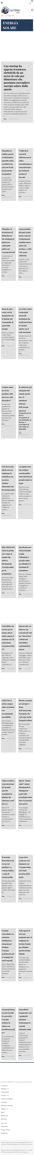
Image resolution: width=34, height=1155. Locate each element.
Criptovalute (5, 1092)
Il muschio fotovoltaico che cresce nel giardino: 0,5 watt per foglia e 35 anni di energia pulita (8, 867)
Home (2, 15)
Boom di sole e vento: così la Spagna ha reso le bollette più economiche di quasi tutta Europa (8, 319)
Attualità (3, 1089)
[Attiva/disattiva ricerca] (30, 3)
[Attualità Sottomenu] (8, 1088)
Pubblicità (4, 1133)
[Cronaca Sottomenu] (8, 1095)
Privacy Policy (5, 1130)
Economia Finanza (7, 1105)
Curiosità (4, 1102)
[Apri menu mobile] (32, 1)
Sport (2, 1112)
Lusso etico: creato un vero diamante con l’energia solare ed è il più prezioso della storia (25, 867)
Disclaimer (4, 1126)
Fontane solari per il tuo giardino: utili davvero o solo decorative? (7, 394)
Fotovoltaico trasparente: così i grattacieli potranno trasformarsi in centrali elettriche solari (25, 1019)
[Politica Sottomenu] (7, 1109)
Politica (3, 1109)
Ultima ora (4, 1116)
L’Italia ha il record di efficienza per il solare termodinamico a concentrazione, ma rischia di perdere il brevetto (25, 164)
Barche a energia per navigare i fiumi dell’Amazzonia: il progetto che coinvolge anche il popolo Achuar (25, 710)
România (4, 1119)
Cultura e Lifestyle (7, 1099)
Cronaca (3, 1095)
